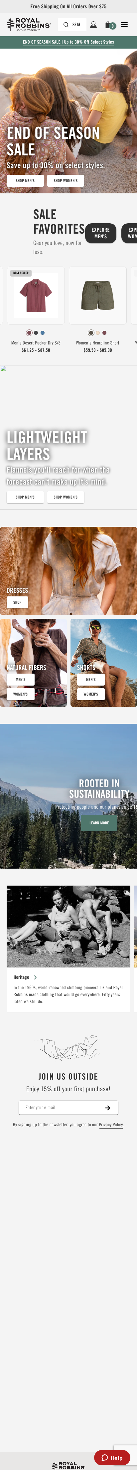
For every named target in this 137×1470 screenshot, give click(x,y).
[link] (36, 311)
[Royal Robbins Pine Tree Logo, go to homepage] (32, 24)
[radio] (29, 332)
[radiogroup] (36, 332)
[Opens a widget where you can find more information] (112, 1458)
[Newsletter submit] (111, 1108)
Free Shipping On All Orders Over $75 (68, 6)
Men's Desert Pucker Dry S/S (36, 343)
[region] (68, 949)
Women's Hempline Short (97, 343)
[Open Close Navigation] (124, 25)
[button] (109, 24)
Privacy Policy (111, 1125)
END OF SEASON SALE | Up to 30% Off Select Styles (68, 42)
